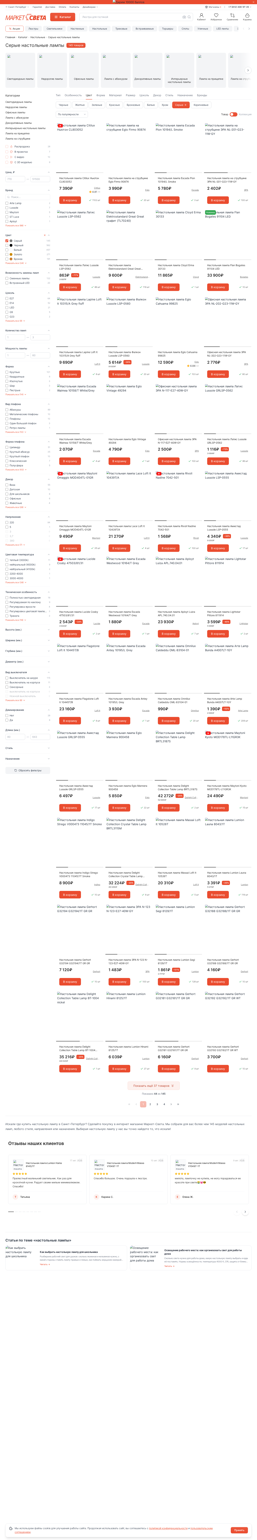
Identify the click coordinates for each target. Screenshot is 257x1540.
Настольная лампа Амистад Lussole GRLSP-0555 (76, 787)
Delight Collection (192, 797)
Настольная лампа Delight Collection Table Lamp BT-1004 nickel (77, 1048)
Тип (58, 95)
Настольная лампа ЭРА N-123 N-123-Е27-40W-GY (128, 961)
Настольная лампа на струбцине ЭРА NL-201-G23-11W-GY (227, 180)
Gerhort (96, 971)
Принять (239, 1530)
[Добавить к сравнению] (99, 133)
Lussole (96, 277)
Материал (115, 95)
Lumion (244, 884)
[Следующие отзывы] (245, 1211)
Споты (185, 28)
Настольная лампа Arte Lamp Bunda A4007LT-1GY (224, 700)
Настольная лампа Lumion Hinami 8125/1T (128, 1048)
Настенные (77, 28)
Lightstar (244, 623)
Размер (130, 95)
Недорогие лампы (16, 107)
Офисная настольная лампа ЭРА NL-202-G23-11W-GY (226, 354)
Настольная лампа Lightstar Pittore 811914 (223, 613)
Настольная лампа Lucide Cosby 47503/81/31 (78, 613)
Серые (179, 104)
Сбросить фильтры (30, 770)
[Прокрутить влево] (243, 28)
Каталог (22, 37)
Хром (165, 104)
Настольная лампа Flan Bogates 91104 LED (226, 267)
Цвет (89, 95)
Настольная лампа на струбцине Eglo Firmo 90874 (128, 180)
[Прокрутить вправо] (249, 28)
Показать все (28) (14, 507)
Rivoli (196, 538)
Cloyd (196, 277)
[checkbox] (6, 146)
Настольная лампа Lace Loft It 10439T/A (127, 528)
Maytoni (96, 538)
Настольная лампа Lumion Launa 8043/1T (226, 874)
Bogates (244, 277)
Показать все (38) (14, 582)
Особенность (73, 95)
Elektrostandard (142, 277)
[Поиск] (189, 17)
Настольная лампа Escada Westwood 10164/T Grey (124, 613)
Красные (114, 104)
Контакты (74, 7)
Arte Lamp (243, 710)
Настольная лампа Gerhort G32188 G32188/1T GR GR (223, 961)
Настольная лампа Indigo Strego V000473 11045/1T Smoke (78, 874)
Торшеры (167, 28)
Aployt (195, 623)
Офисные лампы (15, 112)
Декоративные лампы (18, 122)
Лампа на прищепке (17, 133)
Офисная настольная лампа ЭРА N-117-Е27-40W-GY (177, 441)
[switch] (233, 114)
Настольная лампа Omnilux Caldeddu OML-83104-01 (174, 700)
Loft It (97, 364)
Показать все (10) (14, 432)
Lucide (97, 623)
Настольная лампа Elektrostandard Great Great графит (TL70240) (125, 267)
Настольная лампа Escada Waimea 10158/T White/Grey (75, 441)
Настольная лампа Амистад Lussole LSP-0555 (224, 528)
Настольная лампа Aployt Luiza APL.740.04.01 (176, 613)
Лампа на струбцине (17, 138)
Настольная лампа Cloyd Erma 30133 (176, 267)
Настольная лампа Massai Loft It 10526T (177, 874)
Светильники (54, 28)
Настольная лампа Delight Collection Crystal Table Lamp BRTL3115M (126, 874)
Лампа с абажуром (17, 117)
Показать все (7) (13, 544)
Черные (63, 104)
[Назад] (136, 1104)
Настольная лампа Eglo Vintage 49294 (127, 441)
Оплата (62, 7)
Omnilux (195, 710)
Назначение (185, 95)
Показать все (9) (13, 320)
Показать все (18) (14, 620)
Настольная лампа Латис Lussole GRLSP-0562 (227, 441)
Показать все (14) (14, 394)
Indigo (97, 884)
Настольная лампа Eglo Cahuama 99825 (177, 354)
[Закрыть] (253, 2)
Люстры (33, 28)
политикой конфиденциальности (168, 1528)
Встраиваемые (145, 28)
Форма (100, 95)
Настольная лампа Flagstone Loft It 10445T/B (79, 700)
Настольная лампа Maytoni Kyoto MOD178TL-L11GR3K (227, 787)
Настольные (99, 28)
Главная (10, 37)
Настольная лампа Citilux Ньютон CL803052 (79, 180)
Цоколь (144, 95)
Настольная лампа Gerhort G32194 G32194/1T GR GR (75, 961)
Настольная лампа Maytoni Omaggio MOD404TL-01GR (75, 528)
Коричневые (201, 104)
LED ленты (222, 28)
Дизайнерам (89, 7)
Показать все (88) (14, 225)
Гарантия (37, 7)
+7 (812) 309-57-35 (238, 7)
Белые (151, 104)
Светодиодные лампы (18, 101)
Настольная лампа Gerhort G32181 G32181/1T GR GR (174, 1048)
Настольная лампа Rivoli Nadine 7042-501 (177, 528)
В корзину (70, 200)
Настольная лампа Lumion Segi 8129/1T (176, 961)
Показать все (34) (14, 263)
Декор (157, 95)
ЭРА (246, 190)
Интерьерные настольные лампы (25, 128)
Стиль (169, 95)
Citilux (97, 188)
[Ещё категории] (248, 70)
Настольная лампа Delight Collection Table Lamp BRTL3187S (177, 787)
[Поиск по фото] (184, 17)
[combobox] (136, 17)
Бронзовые (133, 104)
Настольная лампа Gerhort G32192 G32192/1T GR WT (223, 1048)
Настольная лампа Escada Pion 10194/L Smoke (176, 180)
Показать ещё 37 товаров (151, 1085)
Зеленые (97, 104)
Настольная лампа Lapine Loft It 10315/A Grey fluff (78, 354)
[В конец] (178, 1104)
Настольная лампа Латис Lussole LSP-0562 (79, 267)
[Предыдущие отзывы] (236, 1211)
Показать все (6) (13, 700)
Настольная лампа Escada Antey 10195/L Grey (128, 700)
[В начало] (129, 1104)
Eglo (147, 190)
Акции (16, 28)
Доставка (50, 7)
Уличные (203, 28)
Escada (195, 190)
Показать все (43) (14, 469)
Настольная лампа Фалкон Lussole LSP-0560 (125, 354)
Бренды (202, 95)
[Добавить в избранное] (99, 126)
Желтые (80, 104)
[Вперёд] (171, 1104)
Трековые (121, 28)
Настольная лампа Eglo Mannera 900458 (128, 787)
